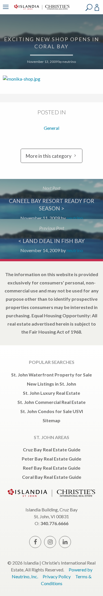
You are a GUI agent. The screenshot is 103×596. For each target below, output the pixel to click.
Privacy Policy (57, 576)
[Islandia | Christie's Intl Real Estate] (40, 10)
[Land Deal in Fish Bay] (51, 239)
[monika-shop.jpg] (51, 78)
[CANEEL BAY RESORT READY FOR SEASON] (51, 199)
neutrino (69, 61)
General (51, 128)
